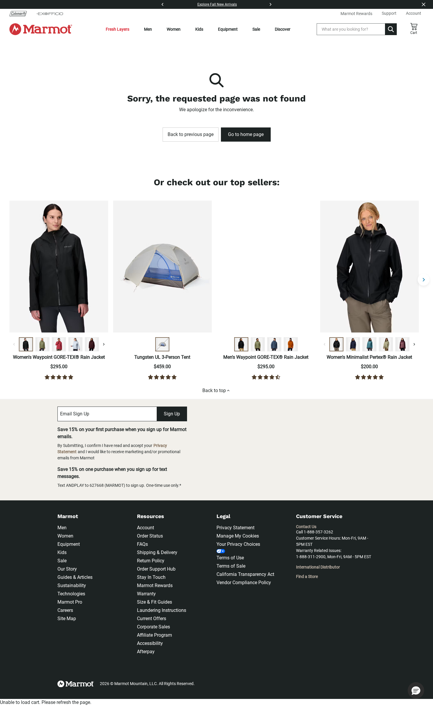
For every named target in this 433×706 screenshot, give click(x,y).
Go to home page (246, 134)
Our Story (67, 569)
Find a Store (307, 576)
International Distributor (318, 567)
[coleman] (20, 13)
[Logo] (40, 29)
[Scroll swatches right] (103, 344)
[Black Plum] (92, 344)
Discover (282, 29)
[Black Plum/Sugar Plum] (402, 344)
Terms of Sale (230, 566)
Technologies (71, 594)
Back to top (214, 390)
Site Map (66, 618)
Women (174, 29)
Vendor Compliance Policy (243, 582)
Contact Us (306, 526)
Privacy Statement (235, 527)
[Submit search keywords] (391, 29)
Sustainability (71, 585)
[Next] (270, 4)
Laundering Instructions (161, 610)
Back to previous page (191, 134)
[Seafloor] (369, 344)
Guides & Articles (74, 577)
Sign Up (172, 414)
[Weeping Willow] (386, 344)
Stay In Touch (151, 577)
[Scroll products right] (423, 280)
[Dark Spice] (291, 344)
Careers (65, 610)
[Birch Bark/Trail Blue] (162, 344)
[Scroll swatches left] (14, 344)
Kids (199, 29)
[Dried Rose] (59, 344)
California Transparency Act (245, 574)
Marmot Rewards (155, 585)
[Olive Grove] (42, 344)
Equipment (228, 29)
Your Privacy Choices (238, 544)
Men (148, 29)
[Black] (26, 344)
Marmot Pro (69, 602)
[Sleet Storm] (75, 344)
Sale (256, 29)
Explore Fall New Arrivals (217, 4)
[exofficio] (50, 13)
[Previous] (163, 4)
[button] (416, 690)
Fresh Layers (117, 29)
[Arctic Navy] (353, 344)
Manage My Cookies (237, 536)
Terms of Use (230, 558)
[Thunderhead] (274, 344)
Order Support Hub (156, 569)
